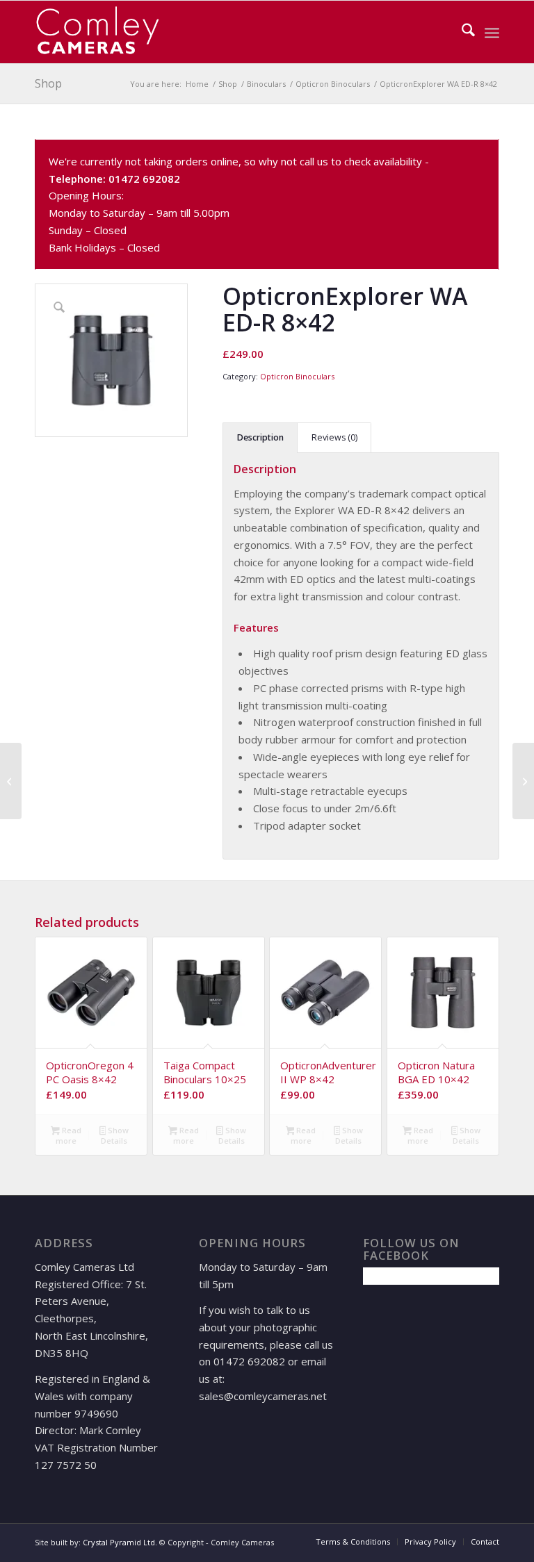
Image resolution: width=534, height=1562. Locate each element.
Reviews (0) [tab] (334, 437)
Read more (68, 1135)
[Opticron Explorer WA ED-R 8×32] (11, 781)
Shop (48, 83)
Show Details (115, 1135)
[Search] (461, 32)
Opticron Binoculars (297, 376)
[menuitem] (461, 32)
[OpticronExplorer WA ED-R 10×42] (523, 781)
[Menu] (492, 32)
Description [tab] (260, 437)
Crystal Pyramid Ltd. (120, 1542)
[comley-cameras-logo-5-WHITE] (103, 32)
